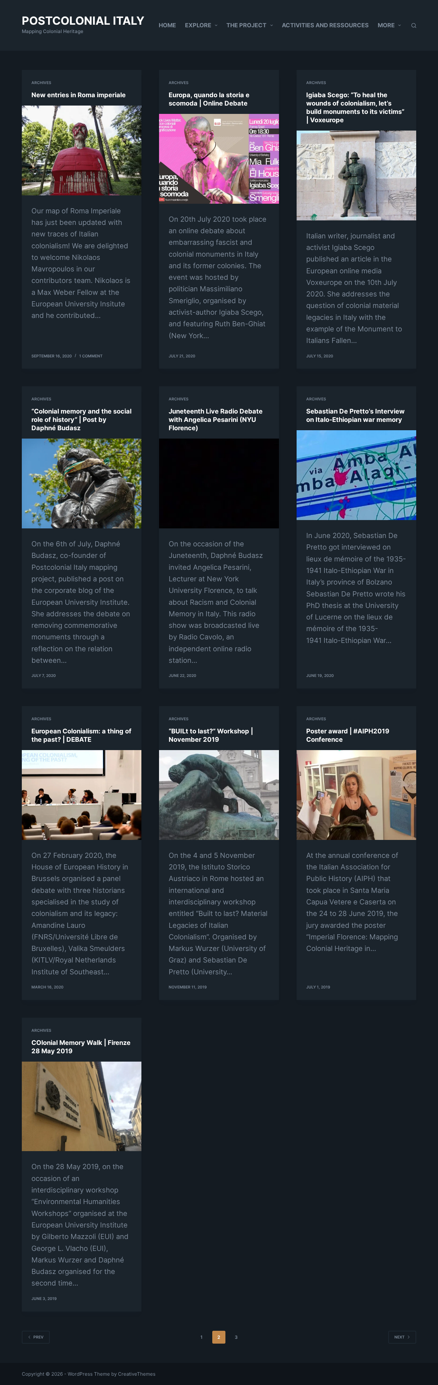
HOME (167, 25)
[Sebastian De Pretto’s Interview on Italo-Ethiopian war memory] (356, 475)
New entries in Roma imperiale (78, 95)
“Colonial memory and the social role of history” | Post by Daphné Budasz (81, 419)
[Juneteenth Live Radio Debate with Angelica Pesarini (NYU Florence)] (219, 483)
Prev (38, 1337)
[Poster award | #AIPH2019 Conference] (356, 795)
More (386, 25)
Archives (41, 82)
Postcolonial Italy (83, 20)
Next (399, 1337)
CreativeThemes (137, 1374)
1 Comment (91, 356)
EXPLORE (198, 25)
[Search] (413, 25)
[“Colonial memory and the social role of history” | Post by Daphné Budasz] (81, 483)
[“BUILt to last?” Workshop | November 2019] (219, 795)
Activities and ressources (325, 25)
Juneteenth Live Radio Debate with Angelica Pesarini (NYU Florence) (216, 419)
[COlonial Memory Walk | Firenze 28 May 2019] (81, 1106)
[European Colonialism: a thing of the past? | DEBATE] (81, 795)
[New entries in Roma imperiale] (81, 150)
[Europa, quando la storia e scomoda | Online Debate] (219, 159)
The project (246, 25)
